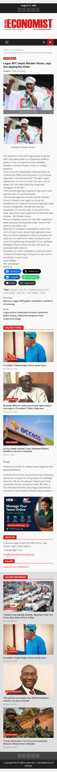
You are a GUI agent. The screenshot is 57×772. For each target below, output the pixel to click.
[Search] (44, 42)
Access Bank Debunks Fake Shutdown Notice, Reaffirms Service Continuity (28, 430)
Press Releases (9, 58)
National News (11, 735)
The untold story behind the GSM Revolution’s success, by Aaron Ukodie (28, 679)
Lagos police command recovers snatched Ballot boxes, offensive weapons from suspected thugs (25, 314)
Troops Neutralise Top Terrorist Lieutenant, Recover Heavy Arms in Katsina (28, 722)
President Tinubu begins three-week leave (28, 347)
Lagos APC (21, 293)
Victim (42, 293)
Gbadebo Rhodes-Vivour (39, 289)
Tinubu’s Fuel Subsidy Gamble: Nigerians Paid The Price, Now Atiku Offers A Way (28, 596)
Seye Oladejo (32, 293)
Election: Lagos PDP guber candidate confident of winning (28, 301)
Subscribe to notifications (16, 566)
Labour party (9, 293)
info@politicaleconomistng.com (18, 554)
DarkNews (42, 762)
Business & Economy (13, 692)
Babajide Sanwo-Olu (18, 289)
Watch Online (50, 42)
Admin (8, 71)
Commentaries (11, 608)
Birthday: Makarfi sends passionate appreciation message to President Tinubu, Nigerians (28, 387)
